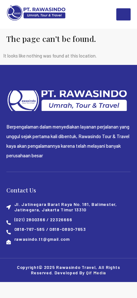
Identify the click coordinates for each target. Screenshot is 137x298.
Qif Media (96, 272)
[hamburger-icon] (123, 14)
